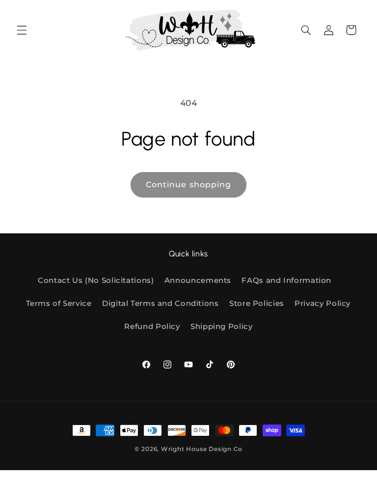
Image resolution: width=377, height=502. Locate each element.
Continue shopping (188, 184)
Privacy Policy (322, 303)
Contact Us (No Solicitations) (96, 280)
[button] (21, 30)
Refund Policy (152, 326)
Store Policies (256, 303)
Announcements (197, 280)
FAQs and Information (286, 280)
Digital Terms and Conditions (160, 303)
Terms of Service (59, 303)
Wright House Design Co (201, 449)
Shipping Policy (221, 326)
